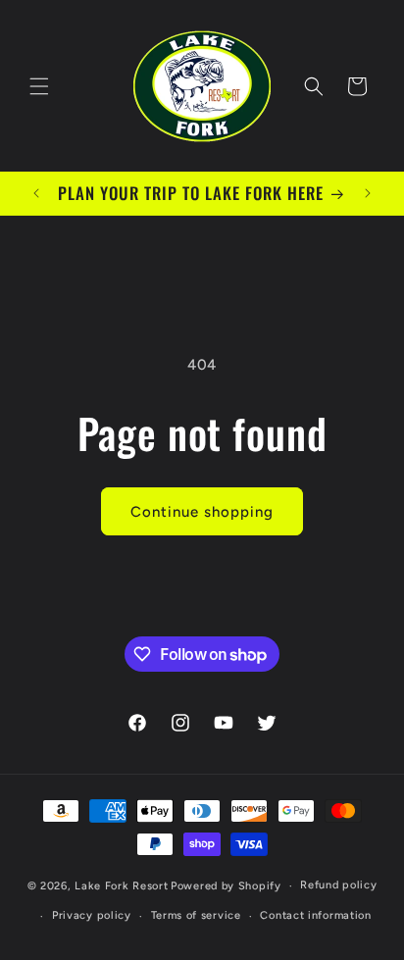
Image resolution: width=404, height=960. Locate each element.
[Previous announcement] (36, 193)
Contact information (315, 915)
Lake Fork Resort (121, 886)
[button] (39, 86)
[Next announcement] (367, 193)
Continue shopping (202, 512)
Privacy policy (91, 915)
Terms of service (196, 915)
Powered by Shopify (226, 886)
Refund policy (338, 885)
